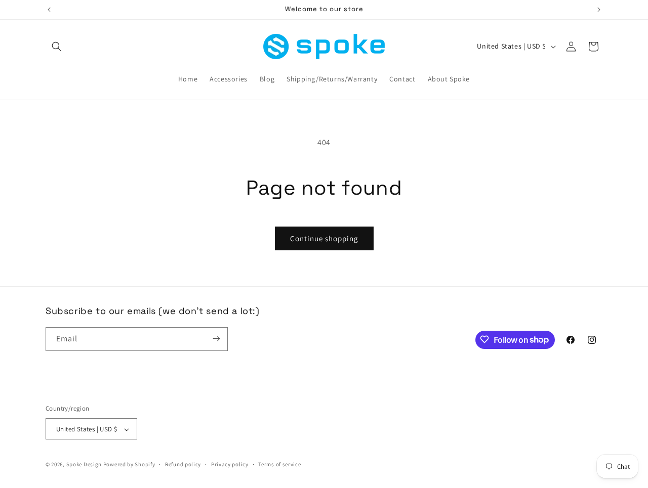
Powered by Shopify (129, 464)
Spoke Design (84, 464)
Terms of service (279, 464)
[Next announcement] (599, 9)
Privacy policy (230, 464)
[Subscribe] (216, 338)
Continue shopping (324, 238)
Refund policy (183, 464)
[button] (57, 46)
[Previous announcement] (49, 9)
